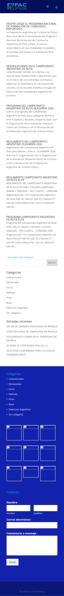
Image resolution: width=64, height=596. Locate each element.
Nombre (13, 502)
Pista (9, 297)
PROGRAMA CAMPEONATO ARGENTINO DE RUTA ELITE (30, 218)
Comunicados (13, 277)
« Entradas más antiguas (19, 257)
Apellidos (38, 513)
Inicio (9, 287)
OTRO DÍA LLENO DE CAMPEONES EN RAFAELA (31, 331)
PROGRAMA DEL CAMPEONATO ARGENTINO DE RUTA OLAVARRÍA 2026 (30, 107)
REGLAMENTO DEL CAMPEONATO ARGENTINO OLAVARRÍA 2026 (26, 143)
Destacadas (12, 282)
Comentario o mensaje (22, 533)
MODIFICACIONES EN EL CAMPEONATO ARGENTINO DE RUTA (30, 67)
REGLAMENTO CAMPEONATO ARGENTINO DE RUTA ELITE (31, 179)
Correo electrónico (20, 519)
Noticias (10, 292)
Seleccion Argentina (17, 307)
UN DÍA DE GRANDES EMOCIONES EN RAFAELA (31, 326)
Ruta (8, 302)
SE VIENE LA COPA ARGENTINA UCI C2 (27, 345)
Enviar (12, 562)
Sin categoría (13, 312)
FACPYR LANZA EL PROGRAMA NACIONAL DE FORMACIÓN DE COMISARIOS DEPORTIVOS (31, 26)
